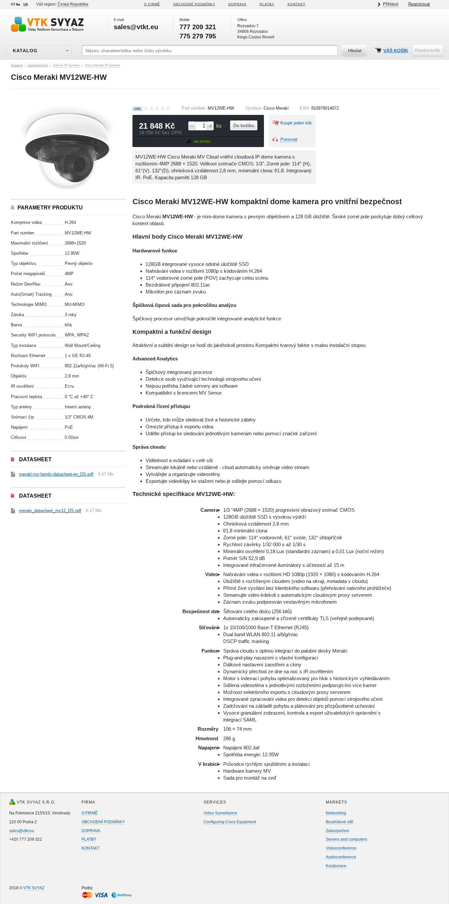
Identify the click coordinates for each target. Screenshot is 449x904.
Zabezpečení (38, 65)
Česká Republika (73, 4)
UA (25, 4)
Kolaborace (336, 866)
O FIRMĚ (152, 4)
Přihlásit (390, 4)
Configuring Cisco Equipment (229, 822)
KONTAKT (296, 4)
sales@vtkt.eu (21, 831)
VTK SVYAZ (33, 888)
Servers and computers (346, 839)
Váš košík (395, 50)
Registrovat (419, 4)
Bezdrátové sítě (339, 822)
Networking (336, 813)
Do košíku (243, 125)
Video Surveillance (220, 813)
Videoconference (341, 848)
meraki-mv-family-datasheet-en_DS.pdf (56, 474)
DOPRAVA (237, 4)
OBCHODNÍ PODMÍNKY (103, 822)
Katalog (17, 65)
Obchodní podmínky (194, 4)
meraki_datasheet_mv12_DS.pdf (50, 510)
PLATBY (267, 4)
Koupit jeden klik (296, 122)
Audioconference (341, 857)
